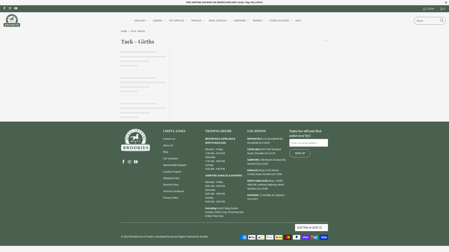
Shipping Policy (171, 178)
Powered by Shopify (197, 236)
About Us (168, 145)
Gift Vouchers (170, 158)
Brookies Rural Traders (142, 236)
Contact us (169, 138)
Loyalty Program (172, 171)
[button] (141, 20)
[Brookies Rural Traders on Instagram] (9, 8)
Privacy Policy (170, 197)
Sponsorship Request (174, 165)
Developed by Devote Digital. (170, 236)
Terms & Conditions (173, 191)
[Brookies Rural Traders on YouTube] (15, 8)
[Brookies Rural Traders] (12, 20)
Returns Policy (171, 184)
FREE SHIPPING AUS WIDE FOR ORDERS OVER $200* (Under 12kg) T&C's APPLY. (224, 2)
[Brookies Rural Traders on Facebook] (4, 8)
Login (430, 8)
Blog (165, 151)
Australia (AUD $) (309, 227)
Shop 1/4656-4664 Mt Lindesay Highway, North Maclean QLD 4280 (265, 184)
